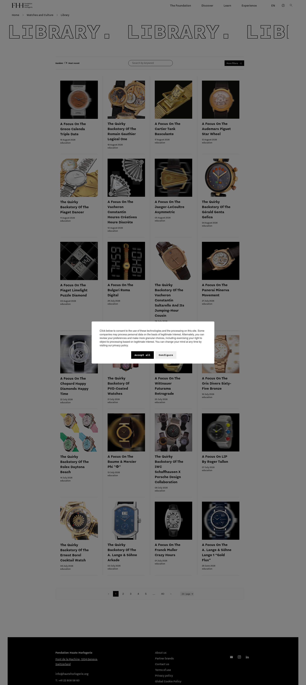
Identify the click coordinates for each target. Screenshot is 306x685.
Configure (166, 355)
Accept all (142, 355)
